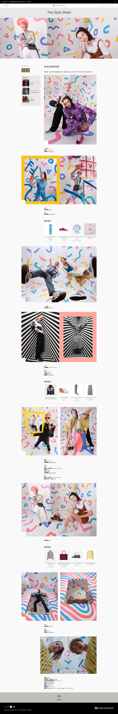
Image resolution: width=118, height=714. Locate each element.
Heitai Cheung (50, 683)
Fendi (50, 209)
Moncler (49, 373)
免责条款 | (6, 709)
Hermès (51, 307)
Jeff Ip (48, 677)
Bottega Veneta (52, 462)
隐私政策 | (10, 709)
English (101, 5)
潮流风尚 (59, 699)
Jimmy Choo (51, 151)
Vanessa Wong (50, 682)
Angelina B (50, 688)
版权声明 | (14, 709)
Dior (50, 540)
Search (11, 6)
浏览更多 (29, 1)
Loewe (48, 471)
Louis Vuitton (52, 214)
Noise (62, 688)
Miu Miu (50, 626)
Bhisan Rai (54, 679)
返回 (116, 701)
